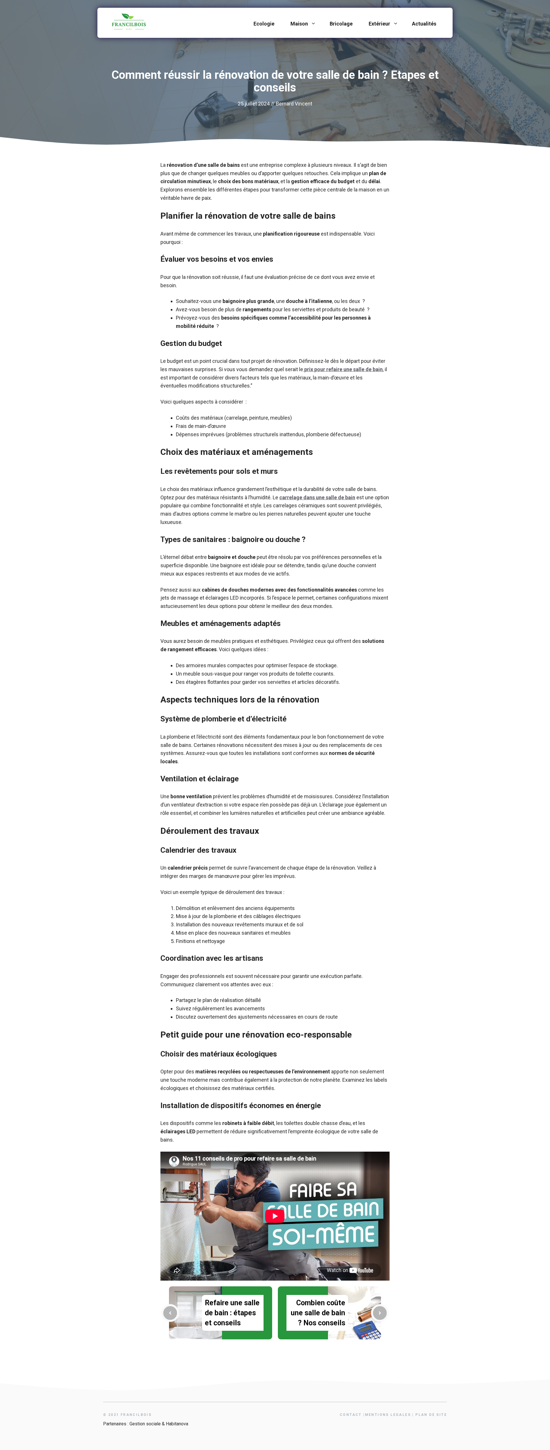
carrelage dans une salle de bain (317, 497)
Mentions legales (388, 1415)
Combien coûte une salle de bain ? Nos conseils (318, 1313)
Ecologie (264, 24)
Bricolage (341, 24)
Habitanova (177, 1423)
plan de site (431, 1415)
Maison (299, 24)
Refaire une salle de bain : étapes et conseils (232, 1313)
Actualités (424, 24)
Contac (351, 1415)
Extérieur (379, 24)
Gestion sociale (145, 1423)
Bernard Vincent (294, 104)
